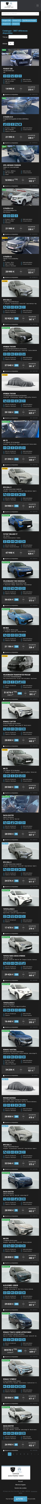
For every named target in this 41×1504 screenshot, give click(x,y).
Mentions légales (20, 1484)
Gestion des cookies (21, 1488)
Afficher (5, 43)
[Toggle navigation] (37, 5)
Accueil (20, 1481)
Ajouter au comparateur (11, 94)
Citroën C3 (16, 24)
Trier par (5, 37)
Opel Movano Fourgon (29, 20)
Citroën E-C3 (6, 24)
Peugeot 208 (6, 20)
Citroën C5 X (16, 20)
